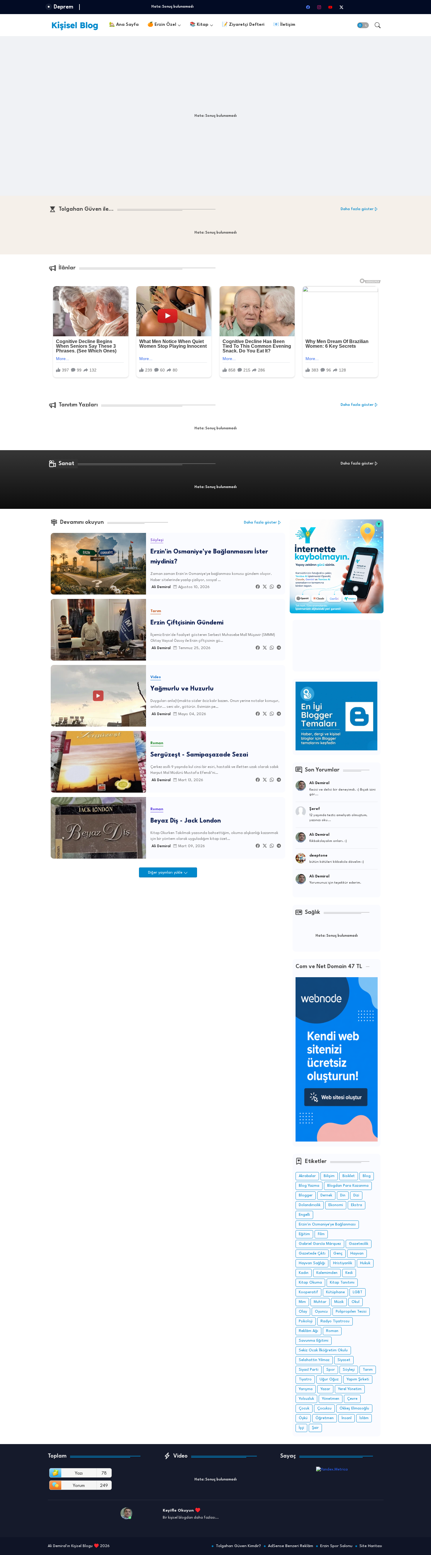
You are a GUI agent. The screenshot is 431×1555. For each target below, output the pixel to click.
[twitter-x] (341, 7)
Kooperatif (308, 1292)
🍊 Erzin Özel (161, 25)
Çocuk (304, 1408)
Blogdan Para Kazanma (348, 1186)
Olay (303, 1311)
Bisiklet (348, 1176)
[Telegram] (279, 587)
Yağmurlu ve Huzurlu (182, 689)
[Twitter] (265, 587)
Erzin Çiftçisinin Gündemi (186, 623)
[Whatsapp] (272, 587)
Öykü (303, 1418)
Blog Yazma (309, 1186)
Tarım (368, 1370)
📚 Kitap (199, 25)
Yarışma (306, 1389)
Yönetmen (330, 1399)
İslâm (364, 1418)
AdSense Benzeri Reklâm (290, 1546)
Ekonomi (335, 1205)
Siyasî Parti (308, 1370)
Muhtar (320, 1302)
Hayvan (357, 1253)
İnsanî (347, 1418)
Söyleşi (349, 1370)
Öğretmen (324, 1418)
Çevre (352, 1399)
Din (342, 1195)
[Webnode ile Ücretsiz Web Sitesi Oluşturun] (337, 1140)
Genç (337, 1253)
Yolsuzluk (306, 1399)
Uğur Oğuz (329, 1379)
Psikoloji (306, 1321)
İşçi (301, 1428)
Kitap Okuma (310, 1282)
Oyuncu (321, 1311)
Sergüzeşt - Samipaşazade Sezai (199, 755)
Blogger (306, 1195)
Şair (315, 1428)
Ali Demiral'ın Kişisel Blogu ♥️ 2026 (79, 1546)
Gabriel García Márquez (320, 1244)
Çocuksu (324, 1408)
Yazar (325, 1389)
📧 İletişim (284, 25)
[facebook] (308, 7)
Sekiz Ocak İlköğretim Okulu (323, 1350)
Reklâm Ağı (308, 1331)
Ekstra (356, 1205)
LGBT (357, 1292)
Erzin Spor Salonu (336, 1546)
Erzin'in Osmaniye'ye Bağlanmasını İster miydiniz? (209, 557)
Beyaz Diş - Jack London (185, 821)
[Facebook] (258, 587)
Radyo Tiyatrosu (334, 1321)
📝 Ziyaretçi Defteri (243, 25)
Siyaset (343, 1360)
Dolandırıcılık (309, 1205)
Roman (332, 1331)
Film (321, 1234)
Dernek (326, 1195)
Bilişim (329, 1176)
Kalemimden (326, 1273)
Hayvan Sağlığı (312, 1263)
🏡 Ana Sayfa (124, 25)
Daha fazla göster (357, 209)
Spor (330, 1370)
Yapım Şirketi (358, 1379)
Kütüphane (335, 1292)
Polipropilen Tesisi (351, 1311)
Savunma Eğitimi (313, 1341)
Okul (355, 1302)
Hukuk (365, 1263)
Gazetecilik (358, 1244)
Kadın (303, 1273)
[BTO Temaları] (337, 749)
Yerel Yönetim (350, 1389)
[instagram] (319, 7)
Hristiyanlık (342, 1263)
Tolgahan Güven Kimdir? (238, 1546)
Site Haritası (370, 1546)
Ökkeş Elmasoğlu (354, 1408)
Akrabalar (307, 1176)
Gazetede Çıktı (312, 1253)
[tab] (124, 25)
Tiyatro (305, 1379)
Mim (302, 1302)
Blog (367, 1176)
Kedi (349, 1273)
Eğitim (304, 1234)
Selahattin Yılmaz (314, 1360)
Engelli (304, 1215)
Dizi (356, 1195)
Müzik (339, 1302)
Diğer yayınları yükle (166, 872)
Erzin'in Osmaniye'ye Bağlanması (327, 1224)
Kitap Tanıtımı (342, 1282)
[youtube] (330, 7)
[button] (363, 25)
